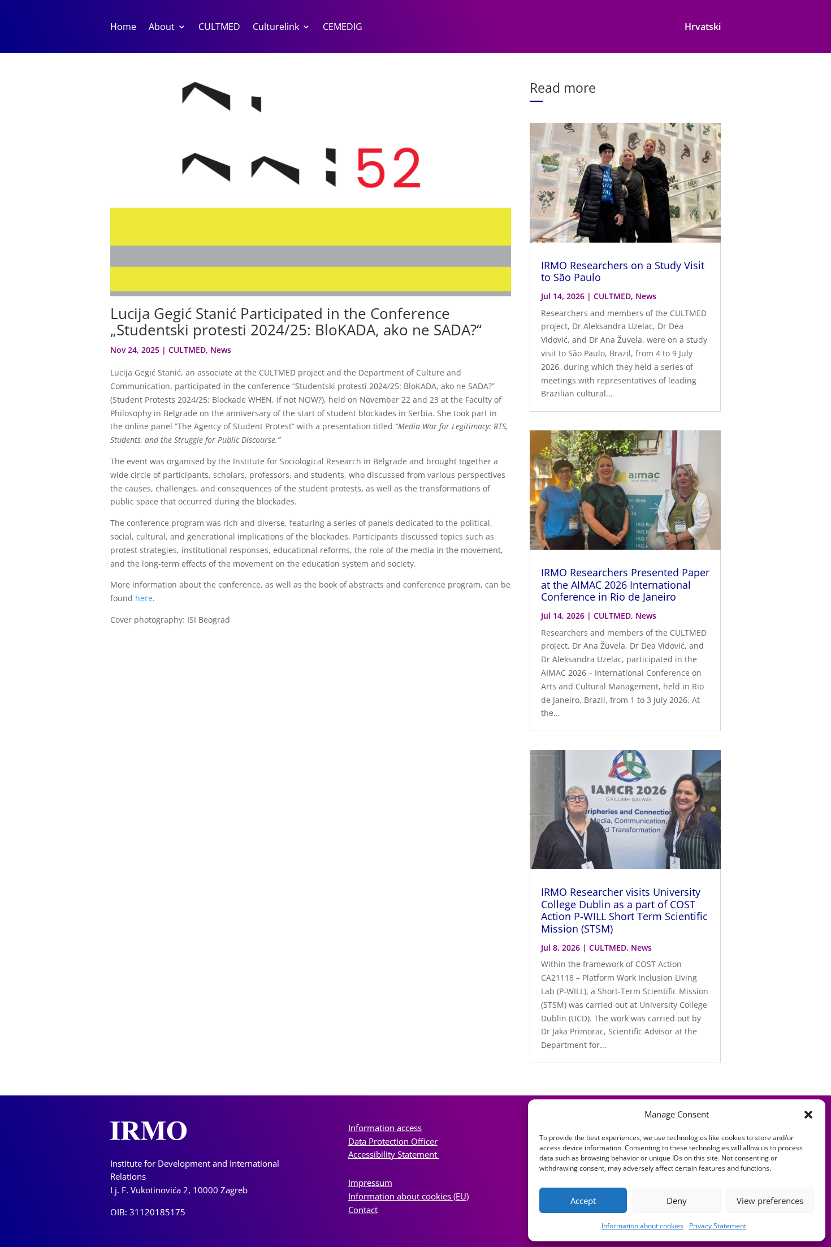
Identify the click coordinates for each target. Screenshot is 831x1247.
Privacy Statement (717, 1226)
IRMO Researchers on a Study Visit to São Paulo (622, 271)
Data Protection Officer (393, 1141)
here (144, 598)
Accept (583, 1200)
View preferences (770, 1200)
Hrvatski (703, 28)
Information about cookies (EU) (408, 1196)
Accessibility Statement (393, 1154)
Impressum (370, 1182)
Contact (363, 1209)
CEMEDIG (342, 28)
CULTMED (219, 28)
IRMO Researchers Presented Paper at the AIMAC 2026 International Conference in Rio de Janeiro (625, 584)
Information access (385, 1127)
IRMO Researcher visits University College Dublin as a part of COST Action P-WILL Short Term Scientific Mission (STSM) (624, 910)
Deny (676, 1200)
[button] (808, 1114)
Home (123, 28)
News (220, 349)
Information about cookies (642, 1226)
